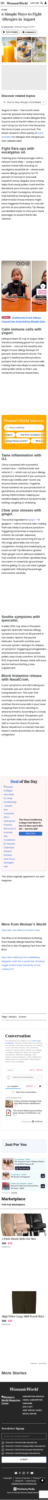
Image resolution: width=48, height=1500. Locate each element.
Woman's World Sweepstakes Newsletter (25, 1446)
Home (4, 9)
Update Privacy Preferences (24, 1483)
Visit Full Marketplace (13, 1204)
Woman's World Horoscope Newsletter (24, 1449)
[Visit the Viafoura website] (37, 1121)
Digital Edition (29, 1414)
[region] (24, 1096)
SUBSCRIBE (34, 3)
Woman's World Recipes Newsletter (22, 1453)
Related (6, 317)
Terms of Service (22, 1478)
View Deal (30, 833)
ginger (32, 520)
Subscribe (27, 1403)
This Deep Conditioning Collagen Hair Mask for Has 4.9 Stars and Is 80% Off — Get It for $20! (31, 824)
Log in (32, 1070)
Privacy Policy (39, 1478)
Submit (24, 1459)
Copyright (7, 1478)
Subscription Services (33, 1396)
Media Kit (19, 1481)
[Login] (45, 3)
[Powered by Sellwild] (42, 1363)
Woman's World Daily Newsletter (21, 1442)
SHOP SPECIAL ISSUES (32, 1410)
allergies (13, 1017)
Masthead (31, 1481)
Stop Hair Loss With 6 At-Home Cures (21, 930)
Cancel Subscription (32, 1400)
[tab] (13, 1086)
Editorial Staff (8, 27)
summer (22, 1017)
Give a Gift (28, 1407)
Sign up (39, 1070)
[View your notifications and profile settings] (40, 1086)
